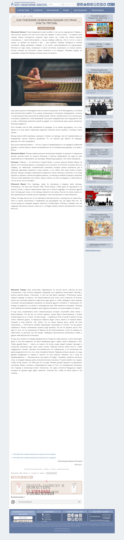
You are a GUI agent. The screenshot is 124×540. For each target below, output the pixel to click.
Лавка (27, 16)
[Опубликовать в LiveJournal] (15, 453)
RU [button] (110, 4)
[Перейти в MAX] (80, 495)
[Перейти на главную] (19, 3)
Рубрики (106, 496)
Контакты (49, 488)
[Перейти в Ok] (69, 495)
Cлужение (38, 10)
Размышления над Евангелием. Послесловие (99, 71)
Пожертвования (95, 496)
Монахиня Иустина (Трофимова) (98, 208)
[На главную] (12, 10)
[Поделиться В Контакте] (31, 453)
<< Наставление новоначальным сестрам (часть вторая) (33, 430)
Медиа (66, 10)
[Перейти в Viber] (72, 495)
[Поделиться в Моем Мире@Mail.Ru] (18, 453)
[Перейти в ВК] (69, 491)
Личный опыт (46, 28)
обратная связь (70, 4)
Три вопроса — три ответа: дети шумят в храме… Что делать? (99, 152)
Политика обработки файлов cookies (62, 506)
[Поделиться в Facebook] (12, 453)
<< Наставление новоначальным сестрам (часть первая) (33, 434)
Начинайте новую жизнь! (99, 98)
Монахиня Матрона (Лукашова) (99, 92)
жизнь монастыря (63, 445)
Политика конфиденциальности (62, 504)
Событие (90, 116)
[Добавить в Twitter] (28, 453)
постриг (53, 445)
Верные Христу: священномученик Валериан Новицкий (99, 123)
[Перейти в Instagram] (80, 491)
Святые (90, 145)
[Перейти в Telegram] (76, 495)
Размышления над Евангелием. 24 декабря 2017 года (99, 216)
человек (46, 445)
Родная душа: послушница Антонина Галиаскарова (99, 162)
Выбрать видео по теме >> (93, 250)
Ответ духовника (92, 156)
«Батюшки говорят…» (99, 244)
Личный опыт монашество (33, 445)
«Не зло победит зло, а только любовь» (99, 188)
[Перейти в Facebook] (72, 491)
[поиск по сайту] (59, 4)
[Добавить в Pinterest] (25, 453)
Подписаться (22, 497)
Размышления (92, 91)
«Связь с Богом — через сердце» (99, 45)
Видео (89, 65)
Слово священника (93, 246)
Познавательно (92, 39)
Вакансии (107, 491)
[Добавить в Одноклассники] (22, 453)
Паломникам (95, 492)
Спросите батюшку (106, 494)
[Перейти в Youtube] (76, 491)
